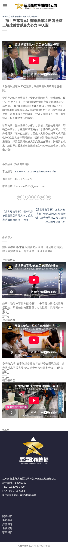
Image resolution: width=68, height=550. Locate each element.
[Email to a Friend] (37, 197)
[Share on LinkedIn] (48, 197)
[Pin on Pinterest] (42, 197)
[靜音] (5, 323)
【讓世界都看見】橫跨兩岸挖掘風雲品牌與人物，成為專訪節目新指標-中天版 (17, 215)
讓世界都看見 (16, 17)
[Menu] (4, 5)
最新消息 (7, 528)
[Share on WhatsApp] (19, 197)
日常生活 (6, 17)
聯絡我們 (7, 532)
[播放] (5, 302)
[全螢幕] (5, 331)
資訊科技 (26, 17)
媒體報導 (7, 524)
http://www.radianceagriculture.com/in (35, 171)
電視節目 (35, 17)
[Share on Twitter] (31, 197)
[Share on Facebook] (25, 197)
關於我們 (7, 516)
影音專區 (7, 520)
